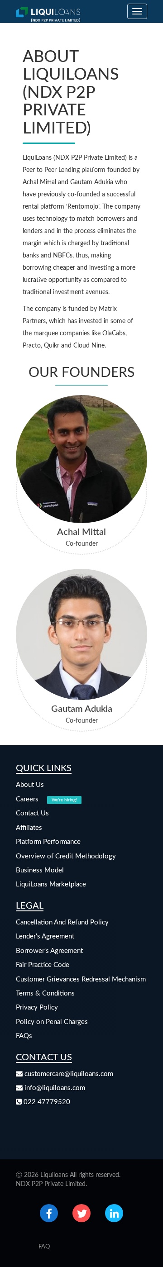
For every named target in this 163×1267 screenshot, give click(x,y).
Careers (46, 799)
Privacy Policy (37, 1007)
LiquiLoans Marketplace (51, 884)
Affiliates (29, 827)
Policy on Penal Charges (52, 1022)
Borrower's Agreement (49, 951)
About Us (30, 784)
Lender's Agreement (45, 936)
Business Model (40, 870)
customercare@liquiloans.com (68, 1074)
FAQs (24, 1036)
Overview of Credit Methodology (66, 856)
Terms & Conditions (45, 993)
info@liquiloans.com (54, 1088)
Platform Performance (48, 841)
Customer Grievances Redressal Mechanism (81, 979)
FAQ (44, 1247)
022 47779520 (46, 1102)
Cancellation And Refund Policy (62, 922)
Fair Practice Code (42, 965)
